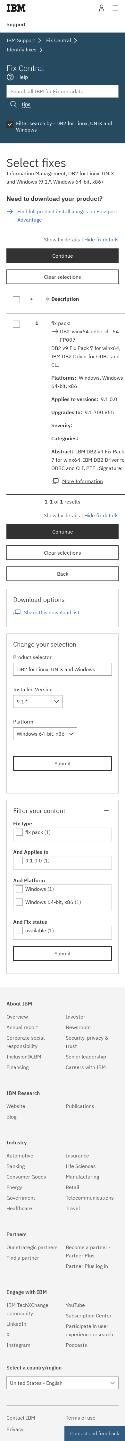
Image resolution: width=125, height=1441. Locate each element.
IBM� (16, 8)
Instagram (18, 1345)
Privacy (14, 1429)
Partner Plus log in (87, 1266)
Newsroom (78, 1027)
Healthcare (19, 1208)
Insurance (77, 1155)
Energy (14, 1187)
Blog (11, 1116)
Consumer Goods (26, 1176)
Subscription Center (89, 1315)
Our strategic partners (32, 1247)
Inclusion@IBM (23, 1056)
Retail (72, 1187)
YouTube (75, 1305)
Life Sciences (81, 1166)
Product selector (32, 657)
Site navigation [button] (116, 11)
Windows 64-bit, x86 (49, 902)
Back (62, 574)
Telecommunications (90, 1198)
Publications (80, 1106)
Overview (17, 1016)
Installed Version (33, 689)
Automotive (19, 1155)
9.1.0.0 (33, 860)
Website (15, 1106)
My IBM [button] (101, 10)
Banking (15, 1166)
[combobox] (38, 701)
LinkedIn (16, 1324)
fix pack (34, 832)
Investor (75, 1016)
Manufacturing (82, 1176)
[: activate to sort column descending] (37, 302)
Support (16, 24)
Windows (35, 889)
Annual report (22, 1027)
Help (22, 77)
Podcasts (76, 1345)
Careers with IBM (86, 1067)
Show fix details (62, 239)
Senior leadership (86, 1056)
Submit (62, 763)
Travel (73, 1208)
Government (20, 1198)
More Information (82, 481)
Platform (23, 721)
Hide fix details (101, 239)
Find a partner (22, 1258)
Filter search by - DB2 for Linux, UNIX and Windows (64, 126)
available (35, 930)
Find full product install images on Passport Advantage (67, 215)
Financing (17, 1067)
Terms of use (81, 1417)
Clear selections (62, 277)
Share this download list (51, 612)
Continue (62, 256)
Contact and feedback (94, 1433)
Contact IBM (20, 1417)
